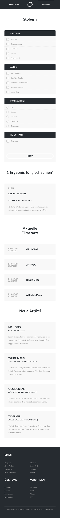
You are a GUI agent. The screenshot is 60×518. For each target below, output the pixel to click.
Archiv (32, 472)
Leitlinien (8, 487)
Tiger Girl (32, 280)
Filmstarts (14, 5)
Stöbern (46, 5)
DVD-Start (14, 121)
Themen (33, 462)
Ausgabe (14, 39)
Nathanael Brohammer (19, 82)
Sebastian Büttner (17, 87)
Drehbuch (14, 49)
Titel (12, 107)
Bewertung (15, 126)
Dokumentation (16, 44)
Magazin (7, 462)
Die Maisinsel (17, 193)
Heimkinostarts (10, 472)
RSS (31, 497)
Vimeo (32, 494)
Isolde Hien (15, 92)
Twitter (32, 490)
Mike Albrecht (16, 73)
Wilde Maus (34, 295)
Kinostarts (8, 469)
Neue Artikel (30, 311)
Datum (13, 112)
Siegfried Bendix (17, 78)
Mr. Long (32, 249)
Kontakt (7, 490)
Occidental (16, 389)
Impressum (8, 494)
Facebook (33, 487)
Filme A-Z (34, 466)
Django (31, 264)
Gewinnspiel (15, 58)
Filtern (30, 156)
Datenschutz (8, 497)
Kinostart (14, 116)
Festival (13, 53)
